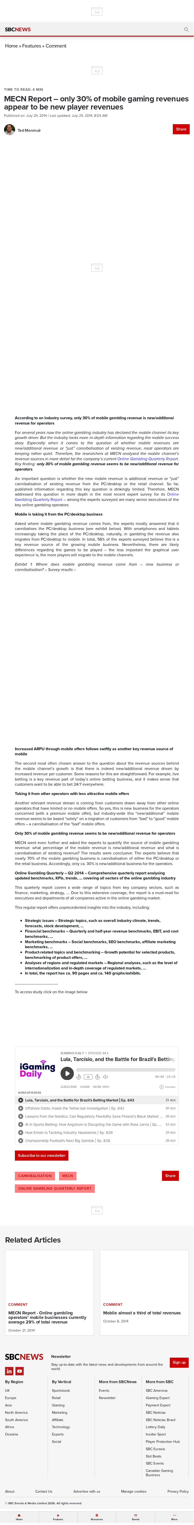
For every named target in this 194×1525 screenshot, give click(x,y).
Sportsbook (61, 1390)
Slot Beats (153, 1456)
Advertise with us (86, 1491)
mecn (67, 1176)
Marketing (59, 1412)
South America (16, 1420)
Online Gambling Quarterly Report (147, 459)
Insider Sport (156, 1434)
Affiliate (57, 1420)
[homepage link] (18, 30)
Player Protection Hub (163, 1441)
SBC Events (155, 1463)
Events (104, 1390)
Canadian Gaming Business (159, 1473)
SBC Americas (157, 1390)
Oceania (11, 1434)
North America (16, 1412)
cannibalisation (35, 1176)
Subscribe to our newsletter (41, 1155)
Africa (9, 1427)
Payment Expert (158, 1405)
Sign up (179, 1362)
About (9, 1491)
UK (7, 1390)
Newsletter (107, 1398)
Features (31, 45)
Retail (56, 1398)
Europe (10, 1398)
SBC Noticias (156, 1412)
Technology (61, 1427)
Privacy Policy (178, 1491)
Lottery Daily (155, 1427)
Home (11, 45)
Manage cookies (134, 1491)
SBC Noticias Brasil (160, 1420)
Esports (58, 1434)
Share (181, 129)
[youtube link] (19, 1371)
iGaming (58, 1405)
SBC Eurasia (155, 1449)
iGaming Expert (158, 1398)
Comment (56, 45)
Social (56, 1441)
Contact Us (43, 1491)
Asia (8, 1405)
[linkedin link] (9, 1371)
